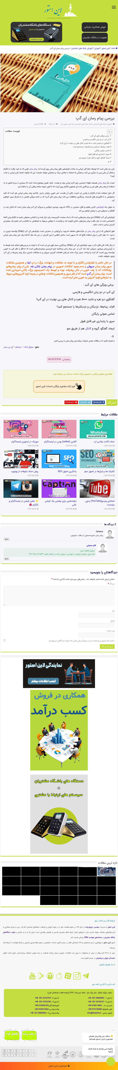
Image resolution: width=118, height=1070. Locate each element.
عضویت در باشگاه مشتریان (95, 37)
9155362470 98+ (41, 1005)
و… (108, 161)
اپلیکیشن (100, 207)
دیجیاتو (18, 347)
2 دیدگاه (52, 124)
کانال (88, 328)
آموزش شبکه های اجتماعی (82, 48)
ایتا (73, 124)
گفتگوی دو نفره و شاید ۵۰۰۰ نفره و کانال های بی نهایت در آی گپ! (85, 143)
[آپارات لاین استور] (68, 976)
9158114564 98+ (95, 1005)
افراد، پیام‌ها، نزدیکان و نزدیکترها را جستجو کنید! (91, 146)
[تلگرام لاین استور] (85, 976)
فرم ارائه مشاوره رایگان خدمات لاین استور (55, 386)
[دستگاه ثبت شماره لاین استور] (36, 32)
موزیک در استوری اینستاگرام (25, 442)
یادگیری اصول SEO (67, 471)
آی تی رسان (8, 347)
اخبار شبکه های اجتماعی (83, 124)
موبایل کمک (28, 347)
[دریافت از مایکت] (50, 976)
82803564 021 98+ (38, 1012)
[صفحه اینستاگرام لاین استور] (76, 976)
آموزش (97, 48)
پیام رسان (33, 168)
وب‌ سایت (111, 630)
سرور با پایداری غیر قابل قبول (99, 154)
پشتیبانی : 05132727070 (59, 359)
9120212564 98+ (41, 1009)
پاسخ (6, 539)
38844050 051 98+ (96, 998)
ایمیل (112, 620)
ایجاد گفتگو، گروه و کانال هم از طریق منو (94, 158)
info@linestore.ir (94, 1012)
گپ (61, 124)
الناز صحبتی (91, 545)
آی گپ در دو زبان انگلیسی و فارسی (96, 139)
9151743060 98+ (95, 1009)
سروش (90, 266)
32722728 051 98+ (43, 1001)
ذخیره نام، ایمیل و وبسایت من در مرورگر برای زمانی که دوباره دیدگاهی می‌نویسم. (81, 640)
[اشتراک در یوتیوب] (32, 976)
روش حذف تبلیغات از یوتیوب (24, 471)
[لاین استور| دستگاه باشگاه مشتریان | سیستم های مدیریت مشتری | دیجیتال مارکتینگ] (59, 11)
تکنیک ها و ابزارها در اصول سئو (99, 471)
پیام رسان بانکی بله (41, 266)
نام (113, 610)
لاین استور (106, 48)
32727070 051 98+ (43, 998)
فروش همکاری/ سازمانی (94, 27)
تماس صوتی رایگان (102, 150)
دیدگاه (111, 583)
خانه (113, 48)
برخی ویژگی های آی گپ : (100, 136)
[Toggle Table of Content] (108, 131)
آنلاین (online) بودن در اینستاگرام (60, 442)
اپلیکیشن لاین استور (58, 1066)
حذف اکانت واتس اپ (104, 442)
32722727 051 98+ (96, 1001)
